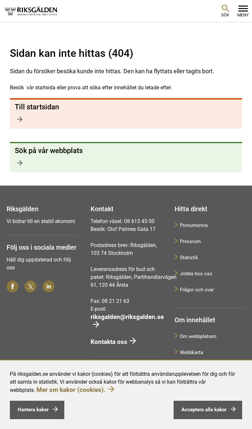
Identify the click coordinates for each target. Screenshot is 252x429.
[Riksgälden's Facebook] (12, 286)
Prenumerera (194, 225)
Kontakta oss (109, 342)
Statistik (189, 257)
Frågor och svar (197, 290)
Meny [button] (243, 14)
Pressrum (190, 241)
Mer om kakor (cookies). (71, 390)
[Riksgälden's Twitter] (30, 286)
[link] (31, 11)
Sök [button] (225, 14)
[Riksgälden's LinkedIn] (48, 286)
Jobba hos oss (196, 274)
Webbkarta (191, 352)
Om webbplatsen (198, 336)
